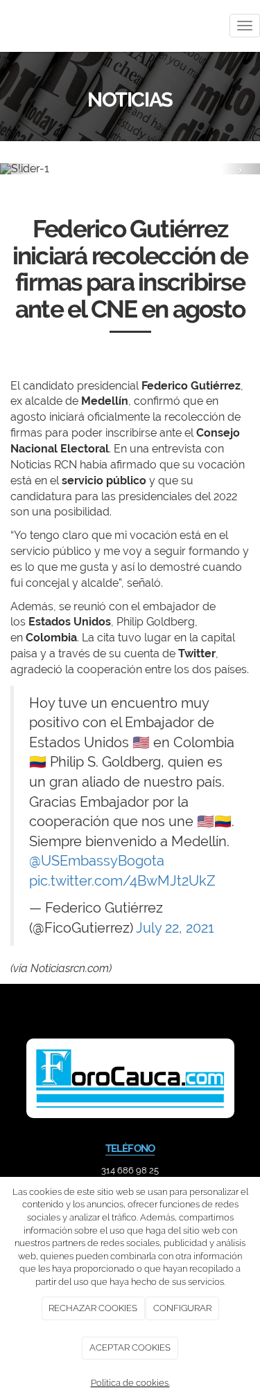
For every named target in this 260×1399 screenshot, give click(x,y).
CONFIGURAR (182, 1308)
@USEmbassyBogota (96, 860)
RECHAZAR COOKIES (93, 1308)
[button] (19, 168)
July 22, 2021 (175, 928)
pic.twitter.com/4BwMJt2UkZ (122, 880)
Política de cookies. (130, 1383)
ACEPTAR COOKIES (130, 1347)
